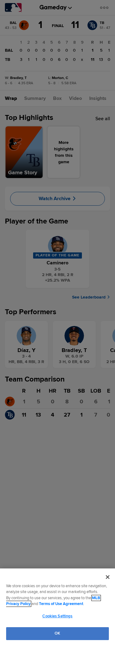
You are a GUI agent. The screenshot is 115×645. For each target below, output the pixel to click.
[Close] (107, 577)
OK (57, 633)
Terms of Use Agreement (61, 603)
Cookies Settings (57, 616)
